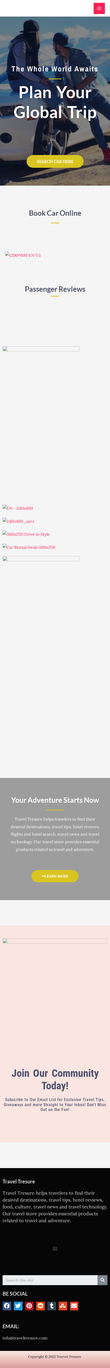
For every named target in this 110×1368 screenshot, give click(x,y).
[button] (55, 1248)
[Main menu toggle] (99, 8)
